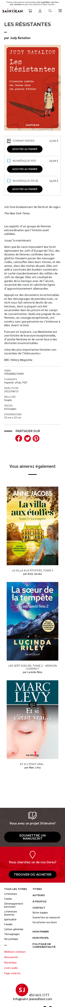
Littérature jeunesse (10, 913)
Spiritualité (10, 919)
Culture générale (13, 929)
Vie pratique (11, 938)
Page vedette (12, 973)
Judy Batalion (20, 38)
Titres (37, 889)
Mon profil (40, 938)
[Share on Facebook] (18, 438)
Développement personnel (13, 905)
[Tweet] (26, 438)
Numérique (10, 962)
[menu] (60, 11)
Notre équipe (40, 912)
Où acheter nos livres (44, 922)
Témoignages (12, 933)
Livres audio (11, 967)
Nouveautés (11, 957)
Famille (8, 924)
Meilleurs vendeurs (15, 951)
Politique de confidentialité (44, 945)
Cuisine (8, 898)
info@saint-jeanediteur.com (32, 999)
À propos (39, 901)
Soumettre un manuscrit (32, 837)
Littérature (10, 893)
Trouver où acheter (32, 874)
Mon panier (40, 931)
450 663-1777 (39, 995)
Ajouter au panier (24, 149)
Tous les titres (15, 889)
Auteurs (38, 895)
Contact (38, 907)
